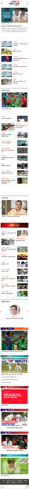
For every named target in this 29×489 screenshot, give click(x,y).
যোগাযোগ (13, 483)
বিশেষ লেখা (18, 124)
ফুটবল (3, 148)
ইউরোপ (7, 277)
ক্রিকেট (3, 24)
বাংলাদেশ (8, 24)
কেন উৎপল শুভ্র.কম (10, 481)
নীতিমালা (20, 481)
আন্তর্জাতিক (7, 148)
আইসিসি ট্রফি (8, 141)
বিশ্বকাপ (7, 284)
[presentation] (0, 100)
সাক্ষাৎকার (3, 231)
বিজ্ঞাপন (20, 483)
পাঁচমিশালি (15, 42)
